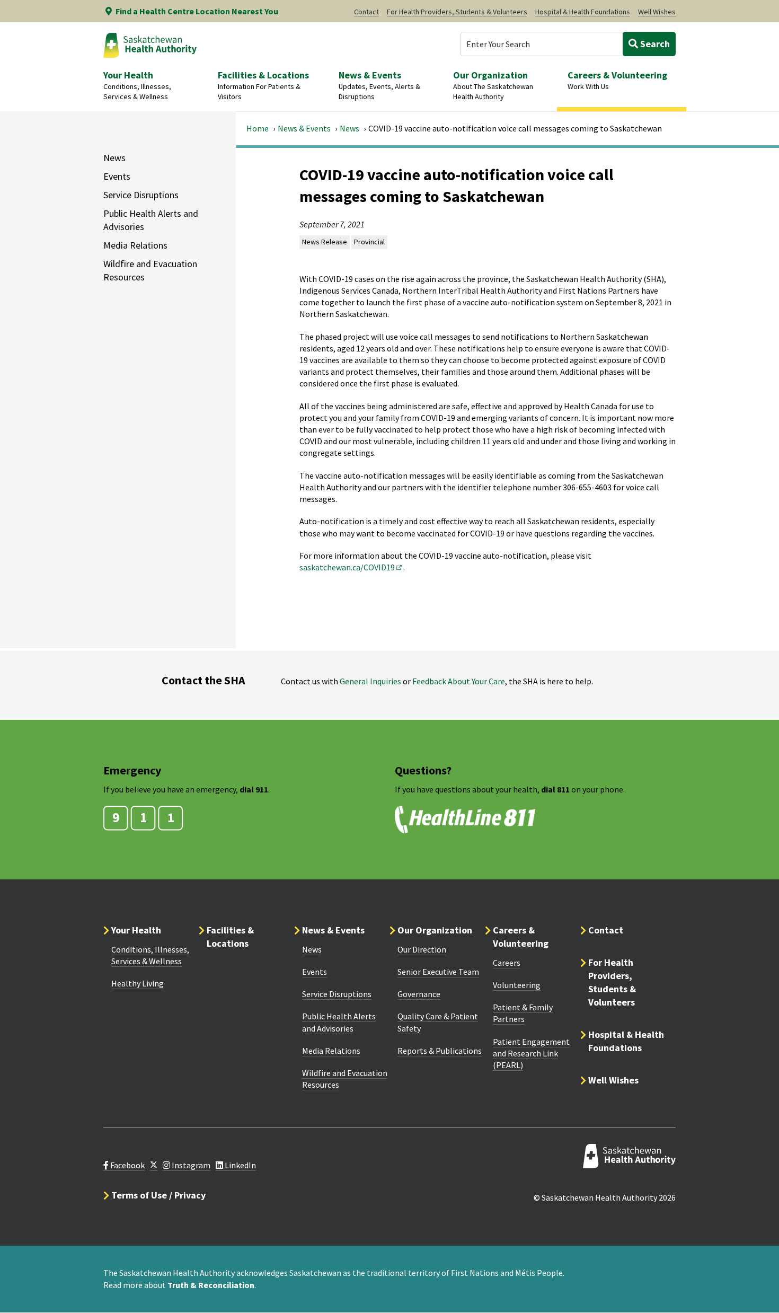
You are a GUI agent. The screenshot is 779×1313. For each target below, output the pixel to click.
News (349, 128)
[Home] (150, 45)
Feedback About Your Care (458, 681)
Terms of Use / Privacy (158, 1195)
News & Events (304, 128)
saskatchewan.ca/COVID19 (351, 567)
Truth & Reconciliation (210, 1285)
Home (257, 128)
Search (654, 44)
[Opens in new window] (153, 1165)
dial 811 (555, 789)
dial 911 (254, 789)
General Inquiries (370, 681)
